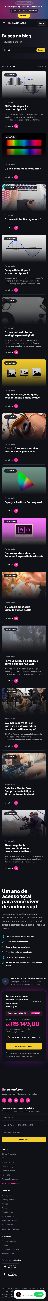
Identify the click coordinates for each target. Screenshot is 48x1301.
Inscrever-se (24, 1140)
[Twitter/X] (22, 1100)
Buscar (41, 50)
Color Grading (7, 1166)
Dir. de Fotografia (9, 1154)
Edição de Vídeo (8, 1162)
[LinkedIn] (28, 1100)
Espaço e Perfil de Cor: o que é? (23, 502)
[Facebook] (4, 1100)
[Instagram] (10, 1100)
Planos (4, 1208)
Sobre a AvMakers (9, 1241)
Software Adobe (8, 1171)
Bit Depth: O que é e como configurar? (16, 108)
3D (3, 1158)
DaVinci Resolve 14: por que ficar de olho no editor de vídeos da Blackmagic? (20, 726)
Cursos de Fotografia (10, 1229)
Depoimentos (7, 1212)
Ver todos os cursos (10, 1183)
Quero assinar (24, 1046)
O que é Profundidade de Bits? (23, 168)
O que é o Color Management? (23, 219)
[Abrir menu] (3, 23)
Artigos (5, 66)
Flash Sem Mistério (9, 1220)
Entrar (41, 23)
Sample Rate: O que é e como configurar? (17, 272)
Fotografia (6, 1175)
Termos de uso (8, 1254)
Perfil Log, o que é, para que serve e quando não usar (21, 662)
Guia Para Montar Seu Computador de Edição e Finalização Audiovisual (19, 791)
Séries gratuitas (8, 1200)
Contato (5, 1245)
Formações (6, 1195)
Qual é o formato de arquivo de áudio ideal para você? (21, 450)
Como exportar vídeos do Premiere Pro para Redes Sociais (24, 555)
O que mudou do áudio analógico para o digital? (19, 334)
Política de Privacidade (11, 1249)
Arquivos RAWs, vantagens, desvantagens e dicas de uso (22, 396)
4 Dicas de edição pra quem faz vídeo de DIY (18, 608)
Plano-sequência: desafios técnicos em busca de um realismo (18, 848)
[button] (30, 1294)
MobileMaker (7, 1225)
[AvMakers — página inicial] (17, 23)
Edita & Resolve (8, 1216)
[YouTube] (16, 1100)
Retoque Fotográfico (10, 1179)
